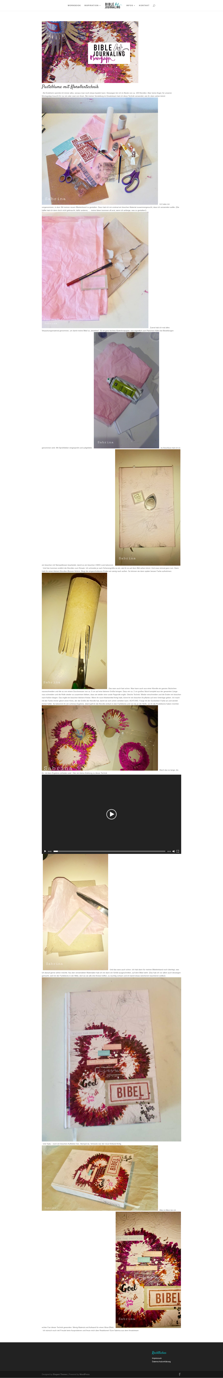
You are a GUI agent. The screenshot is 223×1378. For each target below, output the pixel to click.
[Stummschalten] (173, 851)
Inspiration (91, 6)
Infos (129, 6)
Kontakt (144, 6)
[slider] (109, 851)
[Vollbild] (178, 851)
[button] (111, 814)
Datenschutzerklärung (161, 1361)
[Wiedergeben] (45, 851)
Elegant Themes (60, 1374)
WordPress (84, 1374)
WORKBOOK (74, 6)
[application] (111, 814)
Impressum (157, 1358)
